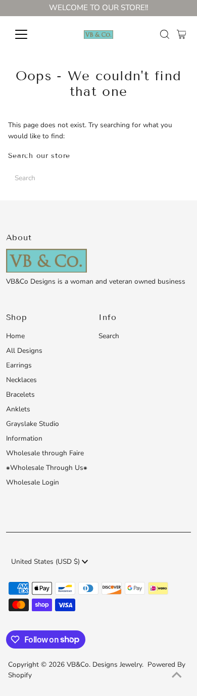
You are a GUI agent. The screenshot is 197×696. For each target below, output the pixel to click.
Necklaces (21, 380)
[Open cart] (181, 34)
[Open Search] (164, 34)
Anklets (18, 409)
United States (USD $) (46, 561)
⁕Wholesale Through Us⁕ (46, 467)
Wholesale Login (32, 482)
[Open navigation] (29, 34)
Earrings (19, 365)
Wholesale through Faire (45, 453)
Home (15, 336)
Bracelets (20, 394)
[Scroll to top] (177, 676)
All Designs (24, 350)
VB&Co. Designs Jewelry (104, 664)
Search (108, 336)
